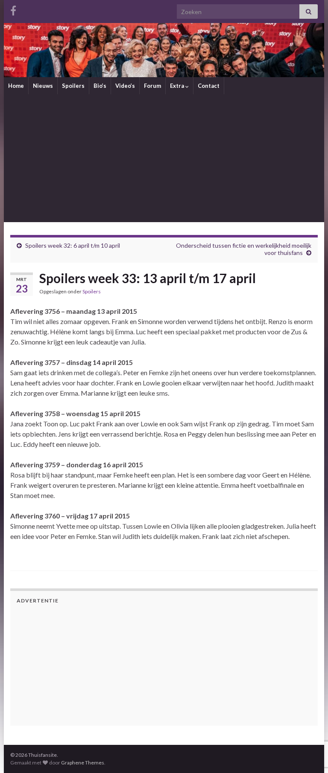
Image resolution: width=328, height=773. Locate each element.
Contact (209, 85)
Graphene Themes (82, 762)
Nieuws (43, 85)
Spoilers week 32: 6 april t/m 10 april (72, 245)
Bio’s (100, 85)
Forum (152, 85)
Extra (177, 85)
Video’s (125, 85)
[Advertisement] (164, 158)
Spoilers (73, 85)
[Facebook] (13, 9)
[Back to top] (308, 722)
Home (16, 85)
